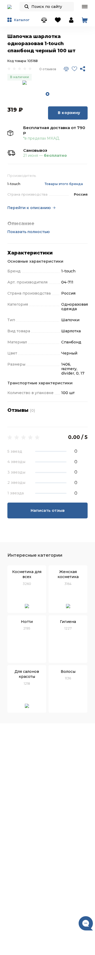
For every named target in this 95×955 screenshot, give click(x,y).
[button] (85, 7)
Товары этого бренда (64, 184)
